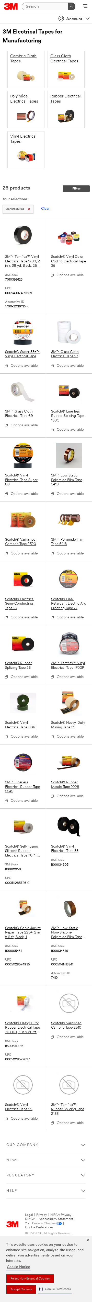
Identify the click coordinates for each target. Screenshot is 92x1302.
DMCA (30, 1219)
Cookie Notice (18, 1267)
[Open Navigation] (85, 7)
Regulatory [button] (20, 1175)
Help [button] (11, 1191)
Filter (76, 188)
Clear (45, 209)
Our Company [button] (22, 1145)
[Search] (71, 6)
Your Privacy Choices (40, 1223)
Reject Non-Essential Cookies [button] (30, 1278)
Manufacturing (14, 209)
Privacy (41, 1215)
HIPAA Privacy (61, 1215)
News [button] (12, 1160)
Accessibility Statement (56, 1219)
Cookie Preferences (39, 1227)
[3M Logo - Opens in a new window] (11, 6)
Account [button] (74, 19)
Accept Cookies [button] (21, 1289)
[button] (55, 1289)
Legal (29, 1215)
